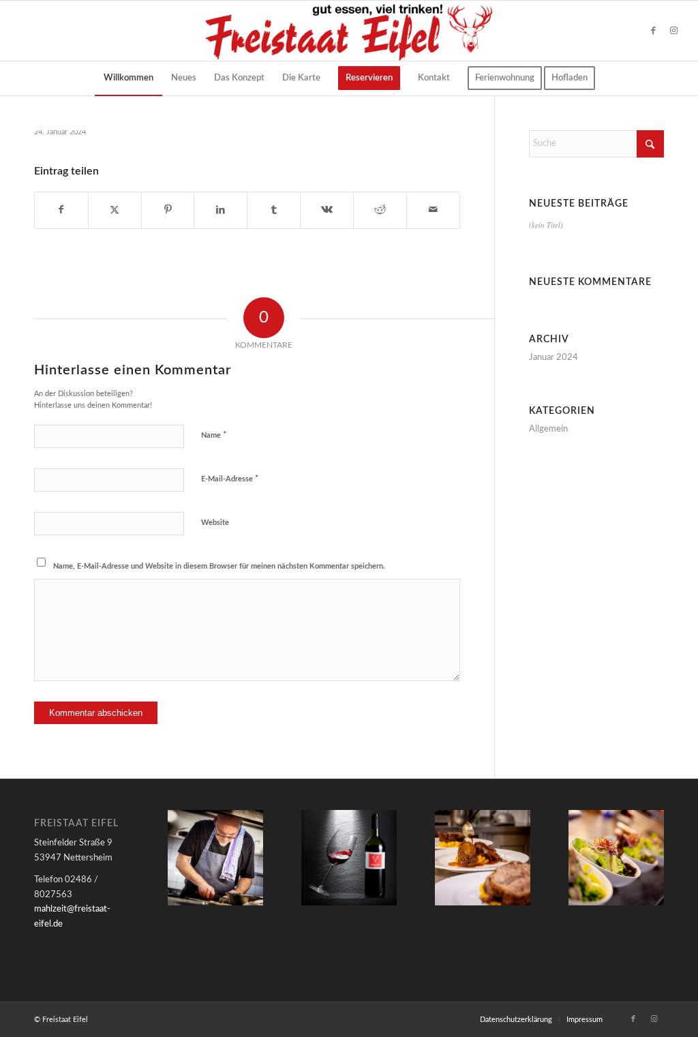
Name (214, 435)
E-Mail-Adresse (230, 479)
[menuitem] (128, 78)
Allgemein (548, 429)
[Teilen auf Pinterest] (168, 210)
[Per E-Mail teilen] (433, 210)
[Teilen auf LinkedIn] (220, 210)
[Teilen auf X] (115, 210)
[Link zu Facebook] (653, 30)
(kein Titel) (546, 225)
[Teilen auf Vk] (327, 210)
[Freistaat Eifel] (348, 31)
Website (215, 522)
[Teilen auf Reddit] (380, 210)
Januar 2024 (553, 357)
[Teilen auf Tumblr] (273, 210)
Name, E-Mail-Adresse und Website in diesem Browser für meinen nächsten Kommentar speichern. (219, 566)
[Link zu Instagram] (674, 30)
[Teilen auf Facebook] (61, 210)
